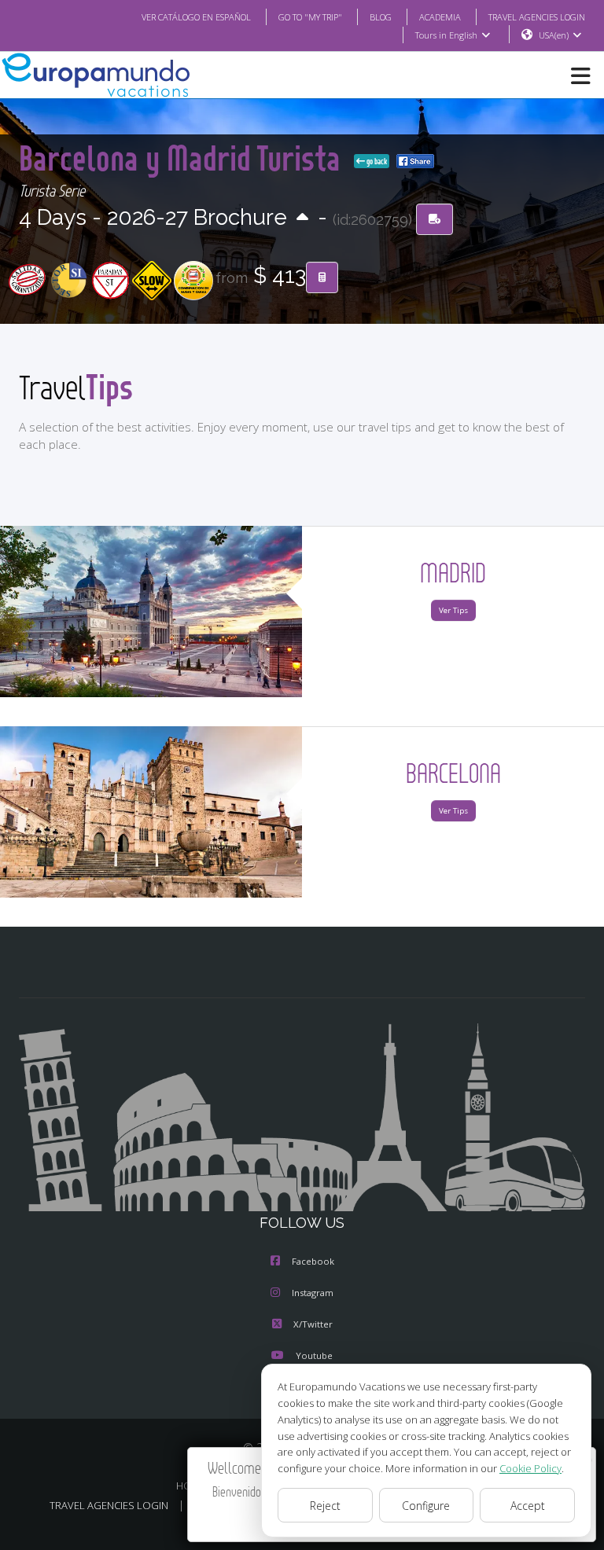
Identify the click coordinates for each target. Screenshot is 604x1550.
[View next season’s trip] (302, 218)
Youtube (314, 1355)
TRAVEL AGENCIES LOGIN (536, 17)
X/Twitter (313, 1324)
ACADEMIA (440, 17)
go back (376, 161)
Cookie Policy (530, 1468)
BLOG (381, 17)
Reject (325, 1505)
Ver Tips (453, 610)
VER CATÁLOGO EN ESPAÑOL (196, 17)
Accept (527, 1505)
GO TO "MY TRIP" (310, 17)
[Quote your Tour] (322, 277)
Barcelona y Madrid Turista (183, 157)
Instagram (312, 1292)
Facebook (313, 1261)
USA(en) (554, 35)
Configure (426, 1505)
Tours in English (446, 35)
